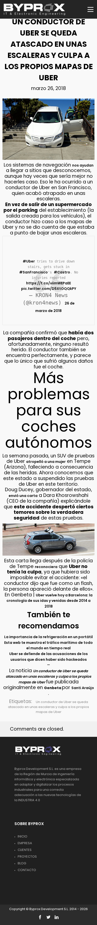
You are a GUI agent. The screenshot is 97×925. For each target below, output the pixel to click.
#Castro (62, 272)
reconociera (46, 566)
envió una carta (23, 495)
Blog (22, 863)
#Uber (29, 261)
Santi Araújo (82, 687)
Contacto (27, 870)
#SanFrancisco (33, 272)
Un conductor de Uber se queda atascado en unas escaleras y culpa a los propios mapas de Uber (48, 707)
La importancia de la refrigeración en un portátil (48, 636)
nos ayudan (83, 165)
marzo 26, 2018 (48, 88)
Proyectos (27, 856)
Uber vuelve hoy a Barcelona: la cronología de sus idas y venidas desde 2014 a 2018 (49, 601)
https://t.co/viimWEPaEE (48, 283)
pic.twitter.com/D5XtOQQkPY (48, 288)
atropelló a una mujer (46, 461)
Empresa (25, 843)
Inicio (22, 836)
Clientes (25, 849)
